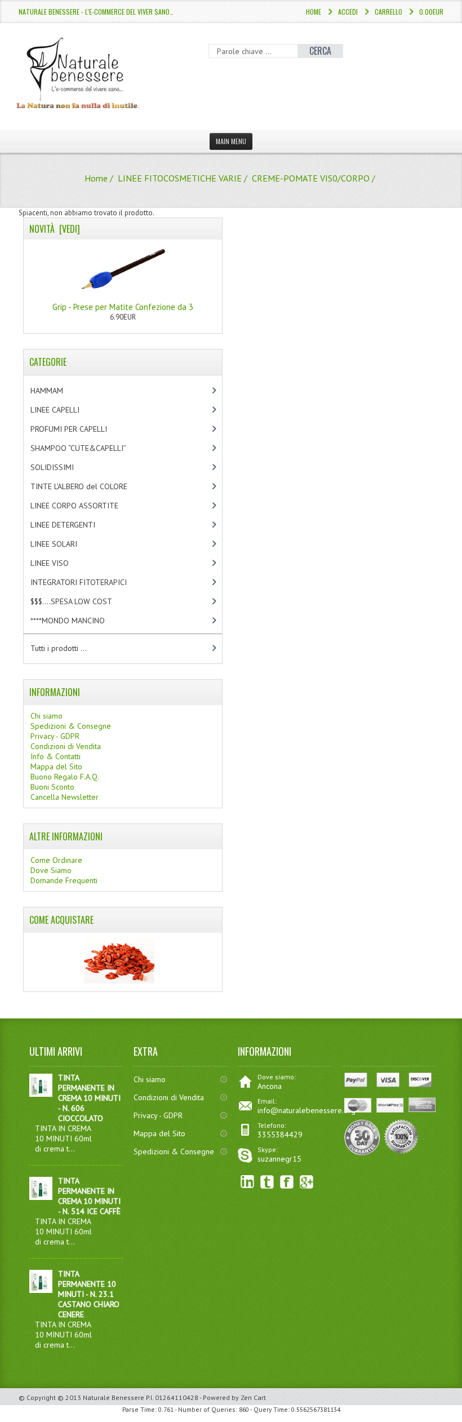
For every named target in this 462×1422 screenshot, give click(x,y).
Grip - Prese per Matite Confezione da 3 (122, 307)
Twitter (267, 1182)
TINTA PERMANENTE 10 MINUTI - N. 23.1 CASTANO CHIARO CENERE (88, 1294)
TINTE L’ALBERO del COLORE (90, 486)
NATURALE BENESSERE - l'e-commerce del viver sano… (96, 11)
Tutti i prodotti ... (58, 648)
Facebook (287, 1182)
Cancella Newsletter (64, 797)
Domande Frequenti (63, 880)
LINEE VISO (59, 563)
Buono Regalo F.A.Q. (64, 777)
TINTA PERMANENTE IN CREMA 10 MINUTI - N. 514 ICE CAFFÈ (89, 1196)
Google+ (307, 1182)
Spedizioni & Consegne (70, 726)
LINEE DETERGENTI (72, 525)
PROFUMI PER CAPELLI (78, 429)
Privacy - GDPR (54, 736)
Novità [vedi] (54, 229)
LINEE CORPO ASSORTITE (86, 505)
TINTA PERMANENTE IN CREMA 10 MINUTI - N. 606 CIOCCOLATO (89, 1098)
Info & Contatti (55, 756)
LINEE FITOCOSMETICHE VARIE (180, 178)
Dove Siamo (51, 870)
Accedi (348, 11)
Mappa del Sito (56, 766)
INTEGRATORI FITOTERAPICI (88, 582)
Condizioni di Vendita (65, 746)
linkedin (248, 1182)
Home (313, 11)
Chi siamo (46, 716)
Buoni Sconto (52, 787)
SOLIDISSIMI (61, 467)
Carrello (388, 11)
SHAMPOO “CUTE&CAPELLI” (90, 448)
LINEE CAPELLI (66, 410)
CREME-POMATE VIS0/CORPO (311, 178)
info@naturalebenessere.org (306, 1110)
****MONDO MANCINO (79, 620)
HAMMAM (56, 391)
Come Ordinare (56, 860)
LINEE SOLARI (63, 544)
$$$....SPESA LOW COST (80, 601)
